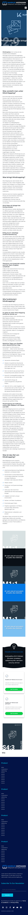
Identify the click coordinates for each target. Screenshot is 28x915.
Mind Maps (14, 72)
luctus (3, 772)
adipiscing (4, 771)
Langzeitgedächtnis (17, 277)
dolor (2, 767)
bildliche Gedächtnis (12, 252)
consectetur (4, 769)
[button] (26, 8)
